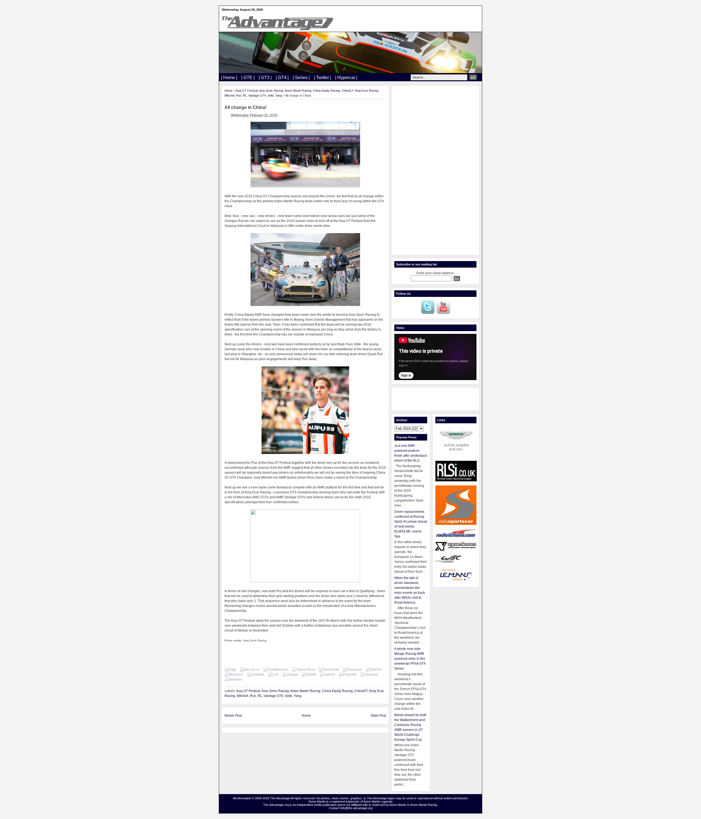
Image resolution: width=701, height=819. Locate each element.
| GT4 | (282, 77)
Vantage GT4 (257, 95)
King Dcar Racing (366, 90)
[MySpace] (234, 674)
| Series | (301, 77)
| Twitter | (322, 77)
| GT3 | (265, 77)
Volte (271, 95)
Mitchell (229, 95)
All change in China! (245, 107)
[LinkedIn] (255, 674)
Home (228, 90)
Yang (278, 95)
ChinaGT (347, 90)
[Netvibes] (233, 679)
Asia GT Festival (246, 90)
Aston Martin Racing (298, 90)
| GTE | (248, 77)
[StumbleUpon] (275, 670)
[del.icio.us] (250, 670)
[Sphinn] (327, 674)
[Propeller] (348, 674)
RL (245, 95)
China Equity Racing (326, 90)
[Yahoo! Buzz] (303, 670)
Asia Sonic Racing (271, 90)
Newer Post (233, 715)
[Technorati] (329, 670)
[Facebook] (352, 670)
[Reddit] (309, 674)
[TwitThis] (374, 670)
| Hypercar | (346, 77)
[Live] (273, 674)
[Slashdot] (369, 674)
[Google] (290, 674)
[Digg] (230, 670)
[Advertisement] (435, 170)
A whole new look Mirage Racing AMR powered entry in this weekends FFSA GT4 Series (410, 658)
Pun (238, 95)
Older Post (378, 715)
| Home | (229, 77)
